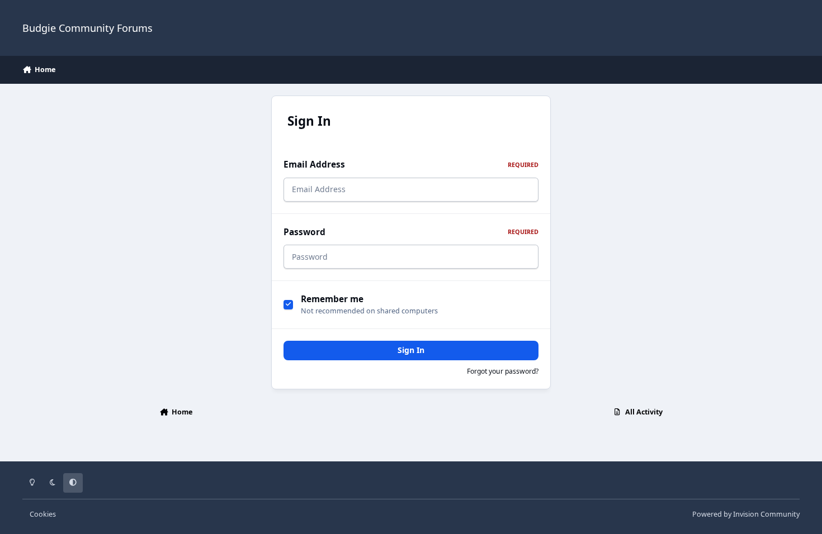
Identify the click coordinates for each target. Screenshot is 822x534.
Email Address (411, 164)
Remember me (332, 299)
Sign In (411, 350)
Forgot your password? (502, 371)
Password (411, 232)
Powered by (746, 514)
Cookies (43, 514)
